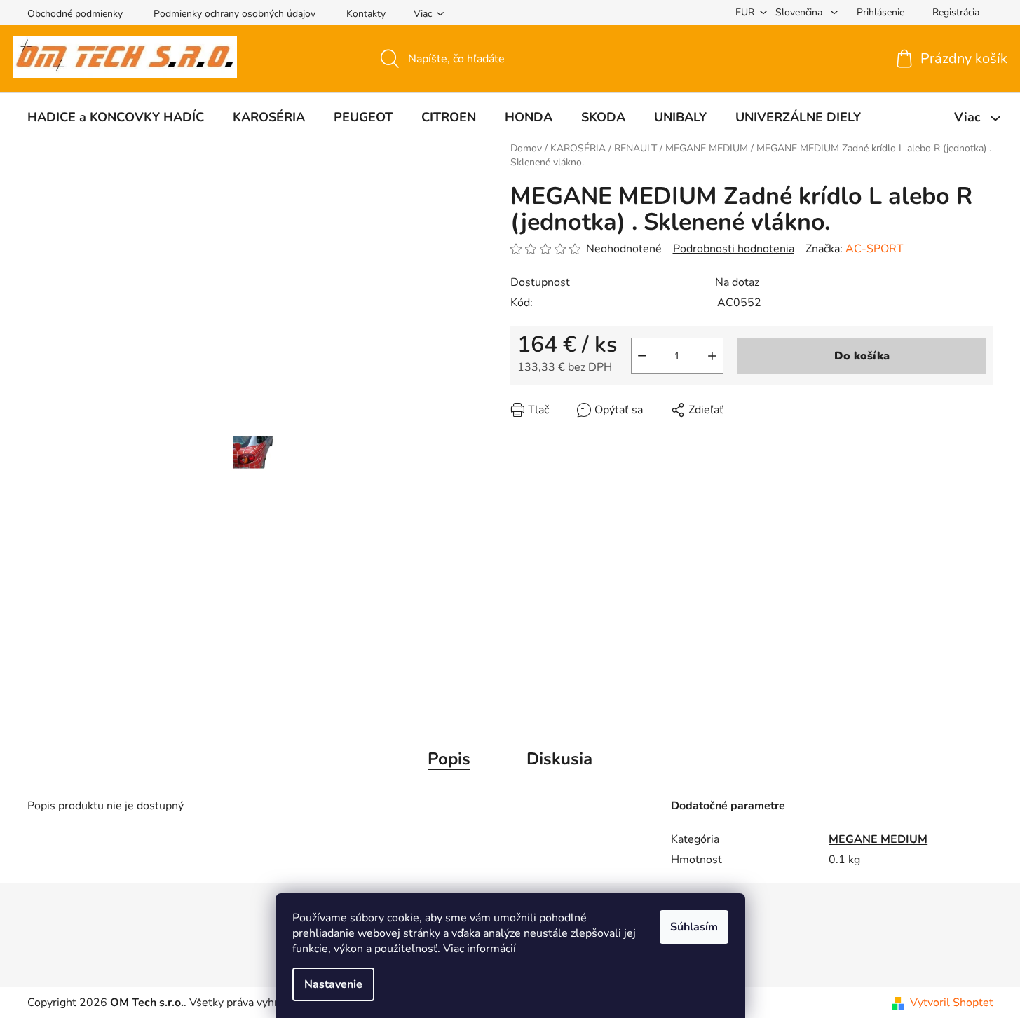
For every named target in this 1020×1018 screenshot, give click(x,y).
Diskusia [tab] (559, 759)
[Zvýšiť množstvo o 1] (712, 355)
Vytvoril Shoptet (951, 1002)
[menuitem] (115, 117)
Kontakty (366, 13)
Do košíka (862, 356)
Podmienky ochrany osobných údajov (234, 13)
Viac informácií (479, 948)
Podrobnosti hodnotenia (733, 248)
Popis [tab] (449, 759)
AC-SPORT (874, 248)
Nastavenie (333, 984)
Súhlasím (694, 927)
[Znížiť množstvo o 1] (642, 355)
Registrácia (955, 12)
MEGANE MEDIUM (878, 839)
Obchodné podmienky (75, 13)
